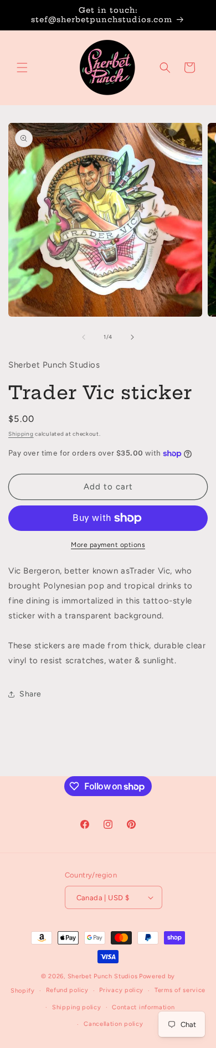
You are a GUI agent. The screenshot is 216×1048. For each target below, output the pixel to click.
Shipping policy (76, 1007)
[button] (22, 67)
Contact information (143, 1007)
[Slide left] (83, 337)
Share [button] (30, 694)
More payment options (108, 545)
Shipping (21, 433)
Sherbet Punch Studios (103, 976)
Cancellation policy (113, 1024)
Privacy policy (121, 990)
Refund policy (67, 990)
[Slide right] (132, 337)
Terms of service (180, 990)
